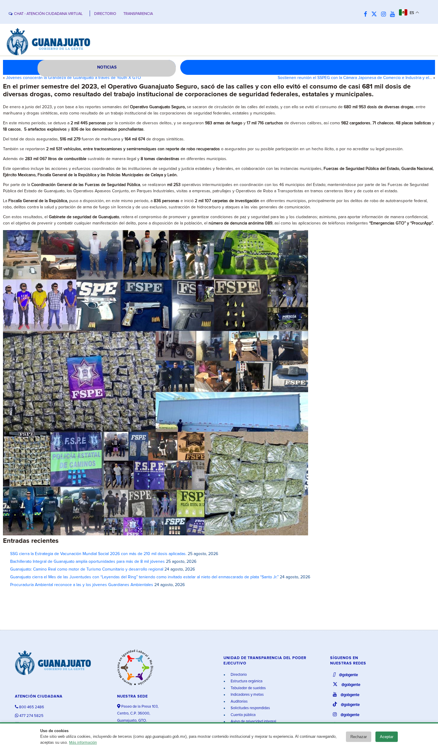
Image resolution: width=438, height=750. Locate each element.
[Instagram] (385, 14)
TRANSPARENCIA (138, 14)
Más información (83, 743)
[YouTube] (394, 14)
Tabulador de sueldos (248, 688)
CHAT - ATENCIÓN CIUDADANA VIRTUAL (48, 14)
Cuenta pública (243, 715)
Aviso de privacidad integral (253, 721)
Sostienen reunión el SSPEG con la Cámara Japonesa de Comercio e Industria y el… (355, 78)
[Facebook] (367, 14)
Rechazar (358, 736)
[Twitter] (375, 14)
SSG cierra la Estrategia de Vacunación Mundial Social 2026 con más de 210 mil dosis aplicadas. (98, 554)
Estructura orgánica (246, 681)
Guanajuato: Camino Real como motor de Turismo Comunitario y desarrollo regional (86, 569)
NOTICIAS (107, 67)
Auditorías (239, 701)
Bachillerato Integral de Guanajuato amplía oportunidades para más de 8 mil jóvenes (87, 562)
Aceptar (386, 736)
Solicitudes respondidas (250, 708)
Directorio (238, 675)
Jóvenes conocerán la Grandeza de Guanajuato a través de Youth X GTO (73, 78)
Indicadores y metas (247, 695)
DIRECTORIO (105, 14)
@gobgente (348, 675)
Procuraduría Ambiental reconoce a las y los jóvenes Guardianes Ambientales (81, 585)
